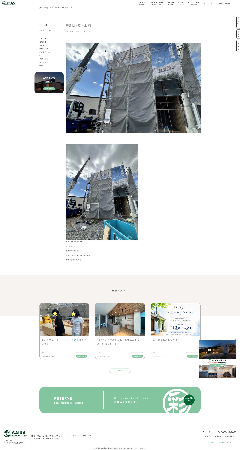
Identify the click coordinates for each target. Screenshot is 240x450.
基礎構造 (43, 42)
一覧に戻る (120, 371)
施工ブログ (43, 62)
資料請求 (218, 436)
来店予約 (208, 436)
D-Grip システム (140, 448)
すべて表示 (43, 38)
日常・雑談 (43, 59)
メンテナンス (44, 52)
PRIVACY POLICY (225, 442)
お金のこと (43, 45)
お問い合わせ (229, 436)
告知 (41, 65)
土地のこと (43, 48)
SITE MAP (211, 442)
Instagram (238, 23)
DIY (41, 55)
